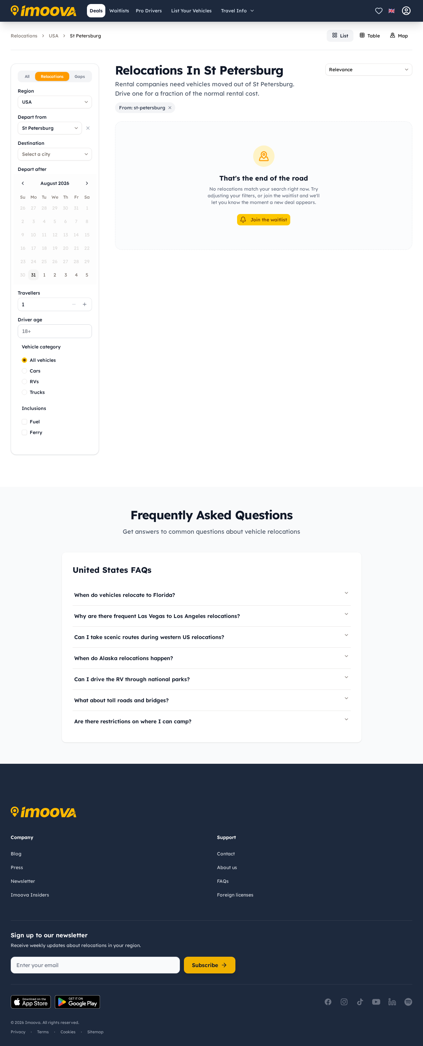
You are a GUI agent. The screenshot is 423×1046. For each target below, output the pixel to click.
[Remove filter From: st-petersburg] (170, 108)
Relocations (24, 36)
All (27, 76)
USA (54, 36)
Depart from (32, 117)
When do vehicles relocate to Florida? (124, 595)
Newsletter (23, 881)
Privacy (18, 1031)
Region (26, 91)
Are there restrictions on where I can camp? (132, 721)
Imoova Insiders (30, 895)
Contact (226, 854)
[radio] (24, 360)
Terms (43, 1031)
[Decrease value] (74, 304)
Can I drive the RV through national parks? (132, 679)
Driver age (30, 320)
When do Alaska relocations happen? (123, 658)
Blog (16, 854)
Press (17, 867)
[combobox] (55, 102)
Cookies (68, 1031)
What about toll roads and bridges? (121, 700)
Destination (31, 143)
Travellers (29, 293)
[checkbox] (24, 421)
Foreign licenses (235, 895)
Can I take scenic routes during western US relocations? (149, 637)
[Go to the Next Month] (87, 183)
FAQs (223, 881)
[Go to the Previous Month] (22, 183)
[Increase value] (84, 304)
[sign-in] (406, 10)
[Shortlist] (379, 10)
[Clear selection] (88, 128)
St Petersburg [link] (85, 36)
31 (33, 275)
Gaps (80, 76)
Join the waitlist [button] (268, 220)
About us (227, 867)
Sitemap (95, 1031)
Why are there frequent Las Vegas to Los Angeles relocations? (157, 616)
